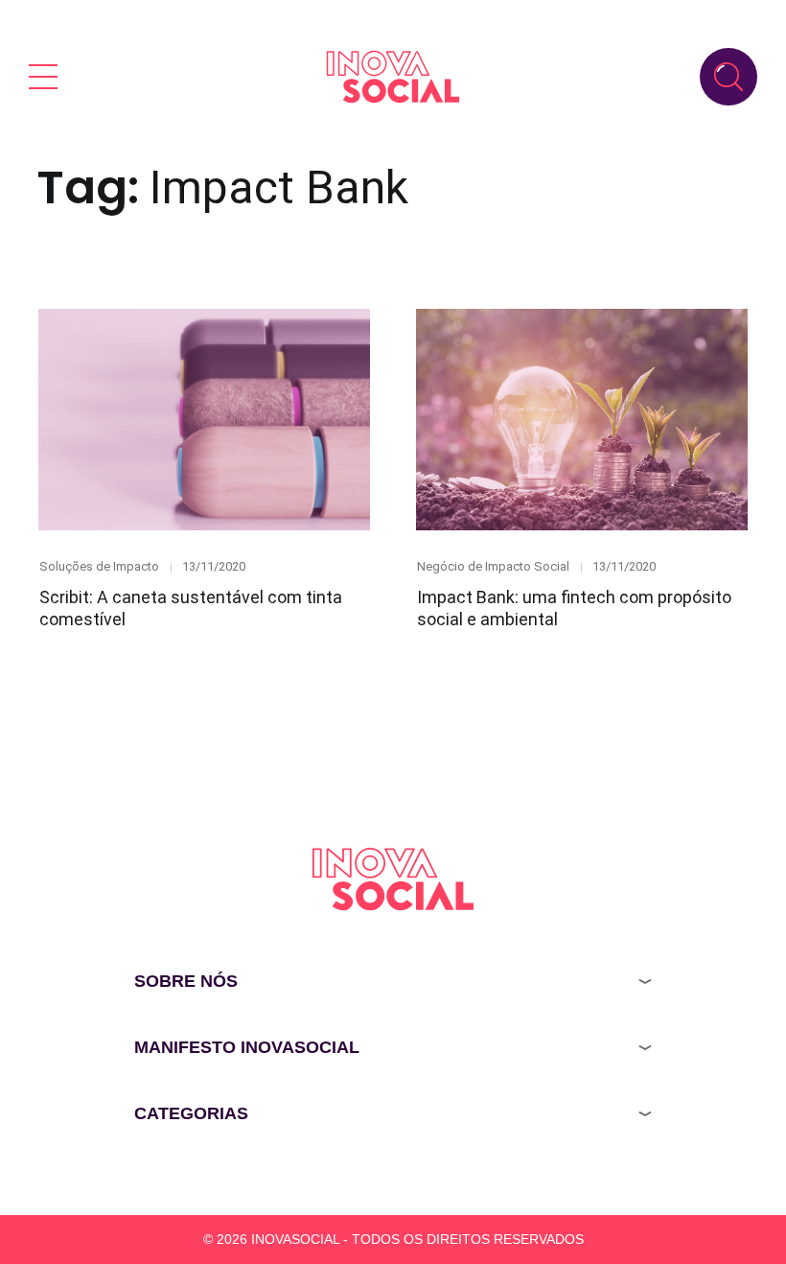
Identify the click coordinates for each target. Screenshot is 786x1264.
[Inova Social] (393, 76)
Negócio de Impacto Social (493, 566)
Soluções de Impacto (99, 566)
